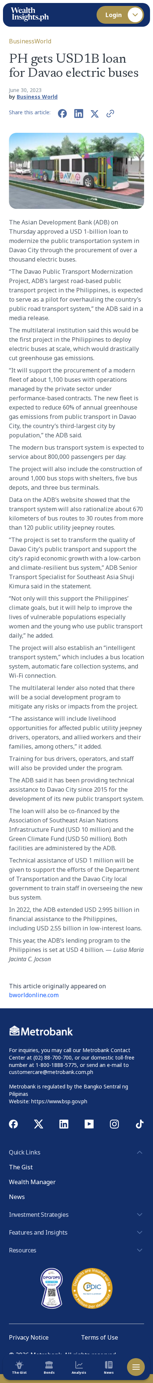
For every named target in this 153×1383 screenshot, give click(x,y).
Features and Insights (38, 1232)
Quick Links (24, 1152)
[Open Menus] (136, 1367)
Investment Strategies (38, 1214)
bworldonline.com (34, 995)
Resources (22, 1250)
